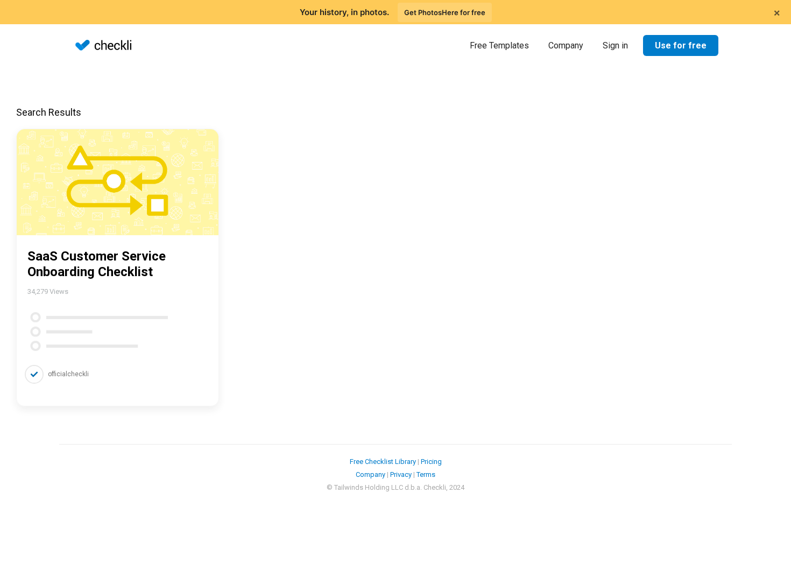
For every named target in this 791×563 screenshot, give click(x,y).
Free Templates (499, 45)
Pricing (431, 462)
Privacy (401, 474)
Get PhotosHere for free (444, 12)
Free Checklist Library (383, 462)
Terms (425, 474)
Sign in (615, 45)
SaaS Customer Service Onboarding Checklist (96, 264)
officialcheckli (68, 374)
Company (565, 45)
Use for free (681, 45)
